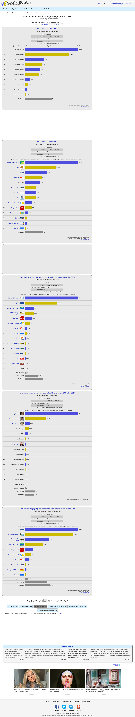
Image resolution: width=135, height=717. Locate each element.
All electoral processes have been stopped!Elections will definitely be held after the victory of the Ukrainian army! (121, 3)
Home (3, 13)
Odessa (55, 24)
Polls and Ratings (13, 5)
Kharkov (46, 24)
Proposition (16, 198)
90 (35, 601)
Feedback (76, 701)
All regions (37, 24)
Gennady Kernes (14, 414)
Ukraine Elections (19, 3)
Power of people (14, 213)
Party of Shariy (15, 208)
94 (49, 601)
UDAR (17, 358)
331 (64, 601)
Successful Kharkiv (13, 298)
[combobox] (54, 22)
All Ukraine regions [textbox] (53, 22)
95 (52, 601)
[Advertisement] (47, 125)
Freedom (16, 193)
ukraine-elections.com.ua (87, 715)
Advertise (48, 701)
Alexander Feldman (13, 419)
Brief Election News (67, 646)
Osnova (17, 218)
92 (41, 601)
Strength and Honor (13, 223)
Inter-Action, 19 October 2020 (47, 28)
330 (60, 601)
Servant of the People (13, 162)
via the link (59, 613)
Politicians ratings (26, 606)
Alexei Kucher (15, 424)
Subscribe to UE (66, 701)
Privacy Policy (85, 701)
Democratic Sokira (14, 363)
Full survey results (85, 106)
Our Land (16, 228)
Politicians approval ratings (77, 606)
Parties (38, 9)
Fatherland (16, 177)
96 (54, 601)
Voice (17, 338)
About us (56, 701)
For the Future (15, 188)
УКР (99, 3)
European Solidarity (13, 203)
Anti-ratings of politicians (57, 606)
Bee (18, 167)
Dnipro (50, 24)
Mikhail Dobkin (15, 444)
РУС (102, 3)
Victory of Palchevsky (13, 343)
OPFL (17, 172)
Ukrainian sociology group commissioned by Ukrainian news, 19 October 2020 (47, 277)
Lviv (59, 24)
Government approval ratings (47, 610)
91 (38, 601)
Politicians (47, 9)
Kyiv (42, 24)
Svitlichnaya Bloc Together (14, 313)
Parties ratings (13, 606)
